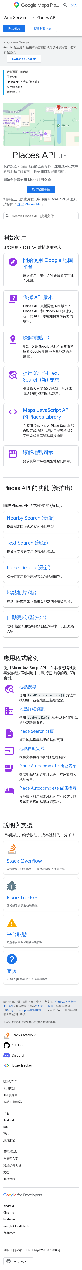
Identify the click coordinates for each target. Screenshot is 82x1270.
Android (8, 1120)
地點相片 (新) (21, 592)
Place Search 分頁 (36, 731)
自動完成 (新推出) (26, 617)
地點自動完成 (32, 748)
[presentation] (41, 237)
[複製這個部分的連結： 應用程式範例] (44, 658)
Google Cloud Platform (18, 1226)
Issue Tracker (22, 898)
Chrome (8, 1212)
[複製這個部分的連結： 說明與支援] (38, 825)
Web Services (16, 17)
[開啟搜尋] (65, 5)
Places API (46, 17)
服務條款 (9, 1179)
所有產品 (9, 1233)
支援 (12, 971)
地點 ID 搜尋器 (12, 1102)
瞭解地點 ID (36, 338)
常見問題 (9, 1088)
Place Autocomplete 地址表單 (48, 766)
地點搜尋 (27, 686)
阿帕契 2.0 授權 (44, 1005)
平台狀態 (17, 934)
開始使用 (14, 28)
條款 (6, 1250)
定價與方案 (10, 1158)
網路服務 (9, 1140)
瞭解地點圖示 (38, 452)
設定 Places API (29, 204)
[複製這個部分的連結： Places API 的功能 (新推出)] (7, 496)
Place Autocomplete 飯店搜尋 (48, 788)
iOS (5, 1127)
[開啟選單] (7, 5)
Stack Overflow (24, 861)
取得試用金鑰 (41, 190)
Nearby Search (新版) (31, 518)
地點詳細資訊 (32, 709)
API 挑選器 (10, 1095)
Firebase (9, 1219)
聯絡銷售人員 (43, 28)
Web (6, 1133)
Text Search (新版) (27, 543)
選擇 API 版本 (38, 297)
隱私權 (17, 1250)
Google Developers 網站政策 (23, 1010)
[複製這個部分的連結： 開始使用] (32, 238)
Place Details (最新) (29, 568)
